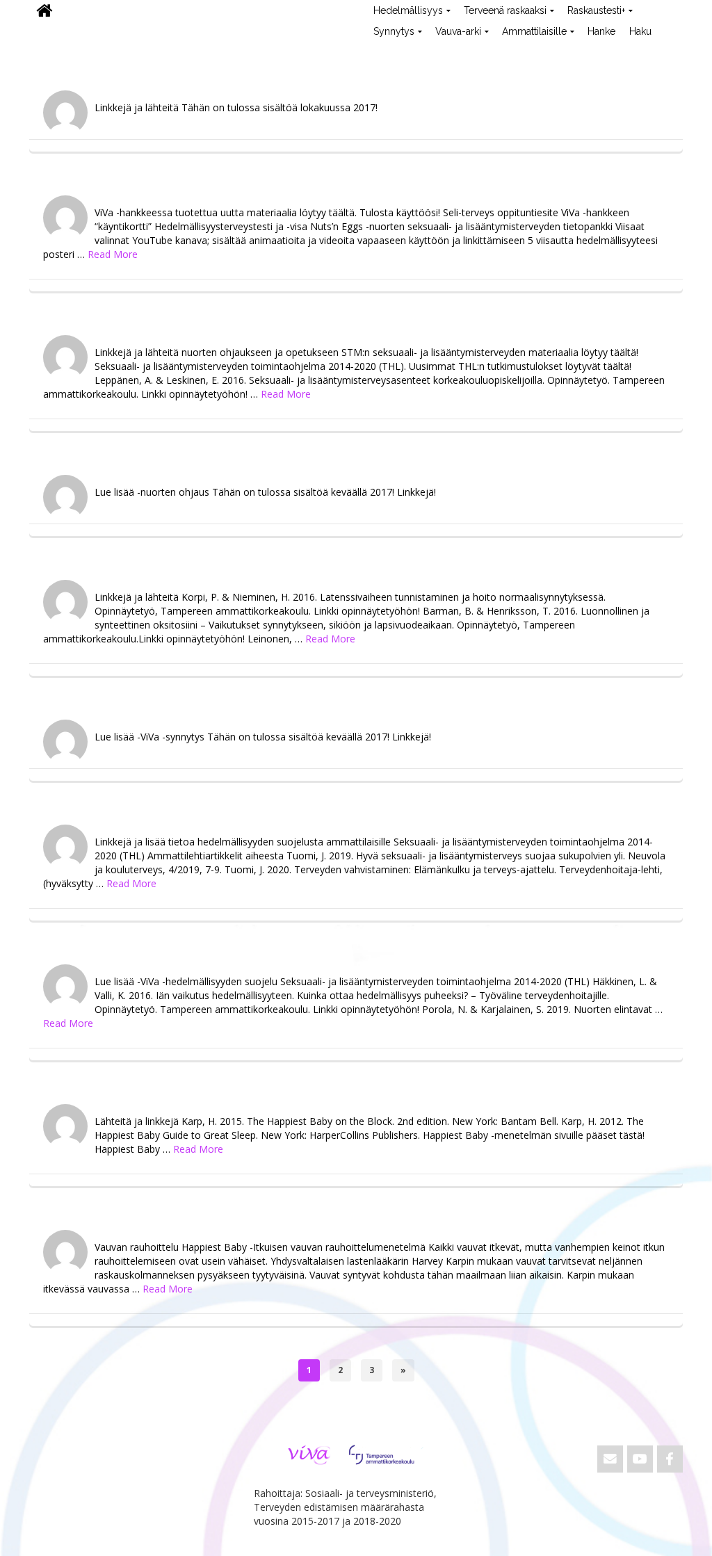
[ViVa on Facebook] (670, 1459)
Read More (113, 254)
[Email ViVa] (610, 1459)
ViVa (52, 52)
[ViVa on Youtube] (640, 1459)
